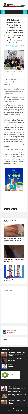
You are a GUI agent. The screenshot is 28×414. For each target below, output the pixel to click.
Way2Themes (13, 410)
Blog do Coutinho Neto (10, 45)
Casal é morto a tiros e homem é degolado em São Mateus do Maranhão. (13, 240)
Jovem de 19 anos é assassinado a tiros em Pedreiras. (17, 395)
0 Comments (14, 46)
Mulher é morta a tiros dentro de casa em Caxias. (16, 359)
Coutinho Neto (16, 412)
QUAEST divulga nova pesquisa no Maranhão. (17, 365)
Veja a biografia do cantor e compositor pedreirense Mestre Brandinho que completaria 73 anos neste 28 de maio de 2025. (17, 389)
